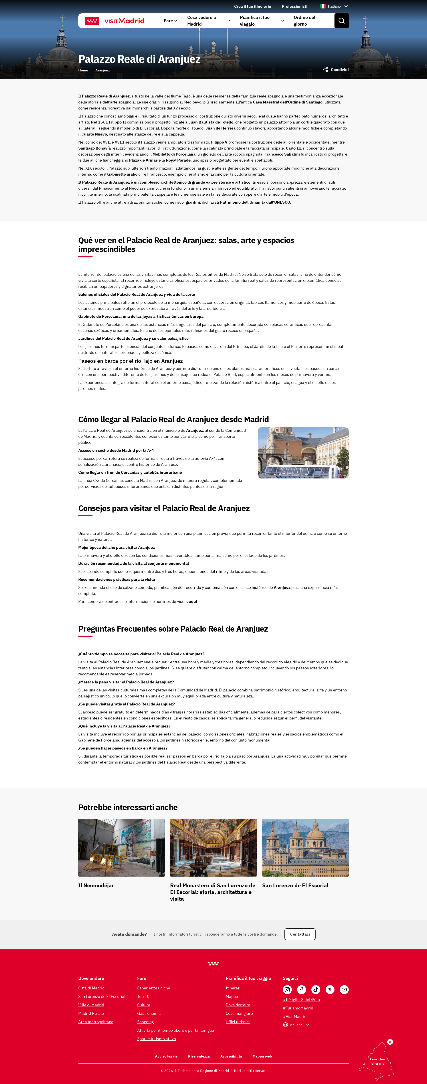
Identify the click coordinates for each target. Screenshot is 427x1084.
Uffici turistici (238, 1021)
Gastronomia (149, 1013)
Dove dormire (238, 1004)
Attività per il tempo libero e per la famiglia (175, 1030)
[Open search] (341, 20)
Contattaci (300, 934)
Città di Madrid (91, 988)
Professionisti (294, 6)
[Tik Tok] (315, 989)
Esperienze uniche (153, 988)
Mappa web (262, 1056)
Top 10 (143, 996)
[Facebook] (301, 989)
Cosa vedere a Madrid (201, 20)
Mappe (232, 996)
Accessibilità (231, 1056)
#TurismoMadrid (298, 1008)
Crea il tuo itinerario (252, 6)
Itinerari (233, 988)
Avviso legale (166, 1056)
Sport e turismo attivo (156, 1038)
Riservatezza (199, 1056)
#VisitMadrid (294, 1016)
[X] (330, 989)
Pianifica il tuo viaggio (255, 20)
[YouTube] (344, 989)
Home (83, 70)
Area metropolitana (95, 1021)
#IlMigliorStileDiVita (301, 999)
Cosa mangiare (239, 1013)
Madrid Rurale (91, 1013)
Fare (168, 21)
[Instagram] (287, 989)
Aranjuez (102, 70)
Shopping (145, 1021)
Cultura (143, 1004)
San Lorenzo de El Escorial (101, 996)
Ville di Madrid (91, 1004)
